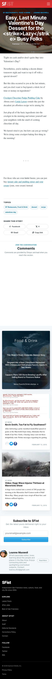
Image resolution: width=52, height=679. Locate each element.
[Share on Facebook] (15, 444)
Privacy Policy (7, 670)
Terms (4, 674)
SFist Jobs (6, 605)
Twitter (4, 651)
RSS (3, 655)
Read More (43, 560)
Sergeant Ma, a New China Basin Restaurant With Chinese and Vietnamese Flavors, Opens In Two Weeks (26, 365)
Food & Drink (26, 340)
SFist (6, 582)
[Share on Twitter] (11, 444)
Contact (5, 636)
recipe (43, 207)
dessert (34, 207)
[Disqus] (26, 293)
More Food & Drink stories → (26, 384)
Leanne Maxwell (41, 13)
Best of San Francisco (10, 609)
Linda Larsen (21, 101)
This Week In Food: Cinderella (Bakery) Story (26, 355)
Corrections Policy (9, 632)
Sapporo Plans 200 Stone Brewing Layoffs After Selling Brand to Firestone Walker (26, 375)
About (4, 620)
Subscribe (26, 539)
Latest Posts (6, 601)
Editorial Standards (9, 628)
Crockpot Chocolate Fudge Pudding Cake (22, 97)
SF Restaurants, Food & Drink (16, 13)
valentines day (10, 212)
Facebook (5, 647)
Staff (4, 624)
